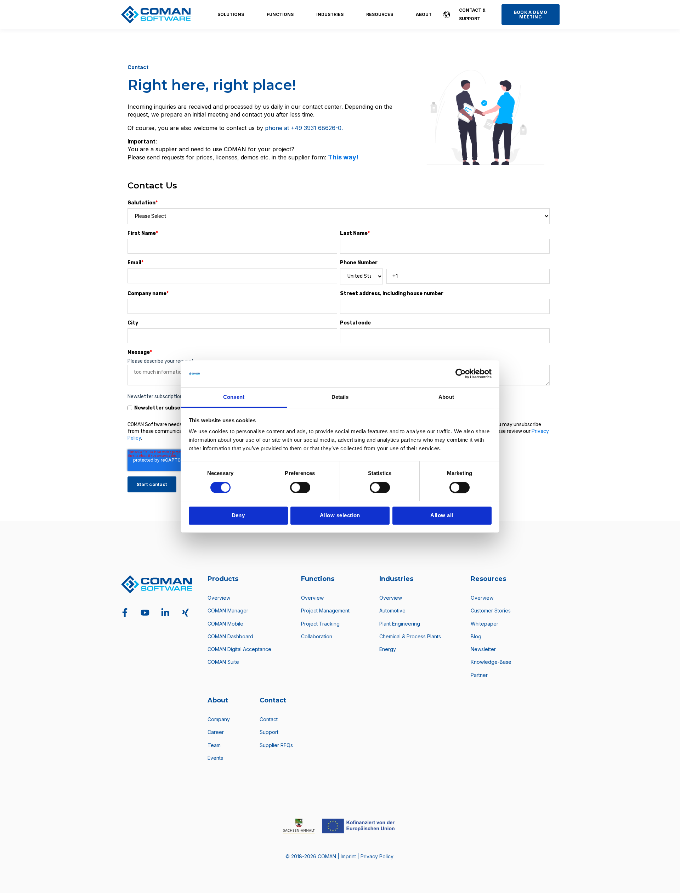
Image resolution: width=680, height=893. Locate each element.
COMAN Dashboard (230, 636)
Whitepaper (484, 624)
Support (269, 732)
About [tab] (446, 397)
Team (214, 745)
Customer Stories (491, 610)
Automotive (392, 610)
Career (216, 732)
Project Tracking (320, 624)
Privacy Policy (377, 856)
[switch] (300, 487)
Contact (269, 719)
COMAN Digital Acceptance (239, 649)
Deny (238, 515)
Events (215, 758)
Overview (219, 598)
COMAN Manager (228, 610)
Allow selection (340, 515)
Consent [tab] (233, 397)
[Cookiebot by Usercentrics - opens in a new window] (461, 373)
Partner (479, 675)
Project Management (325, 610)
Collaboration (316, 636)
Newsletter (483, 649)
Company (219, 719)
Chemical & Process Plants (410, 636)
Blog (476, 636)
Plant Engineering (399, 624)
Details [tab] (340, 397)
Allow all (441, 515)
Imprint (349, 856)
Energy (387, 649)
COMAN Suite (223, 662)
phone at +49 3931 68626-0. (304, 127)
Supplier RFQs (276, 745)
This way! (343, 157)
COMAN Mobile (225, 624)
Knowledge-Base (491, 662)
